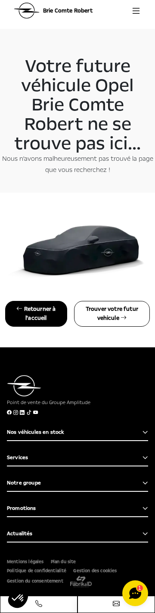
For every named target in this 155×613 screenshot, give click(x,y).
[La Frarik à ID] (81, 581)
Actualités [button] (20, 533)
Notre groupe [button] (24, 482)
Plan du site (63, 562)
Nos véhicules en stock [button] (36, 432)
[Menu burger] (136, 10)
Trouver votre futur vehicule (112, 313)
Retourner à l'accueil (39, 313)
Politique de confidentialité (36, 571)
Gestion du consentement (35, 581)
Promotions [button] (21, 508)
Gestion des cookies (95, 571)
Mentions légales (25, 562)
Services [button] (17, 457)
